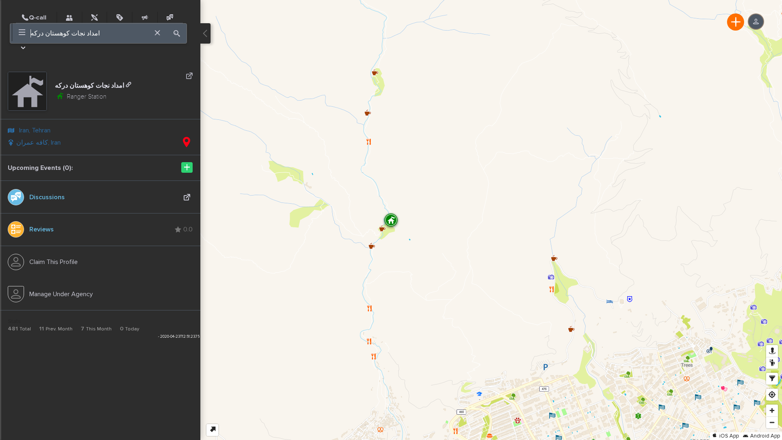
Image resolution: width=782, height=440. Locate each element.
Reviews (41, 229)
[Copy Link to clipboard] (128, 85)
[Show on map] (186, 142)
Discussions (47, 197)
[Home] (36, 17)
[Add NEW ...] (736, 22)
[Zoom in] (772, 410)
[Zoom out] (772, 422)
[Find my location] (772, 394)
